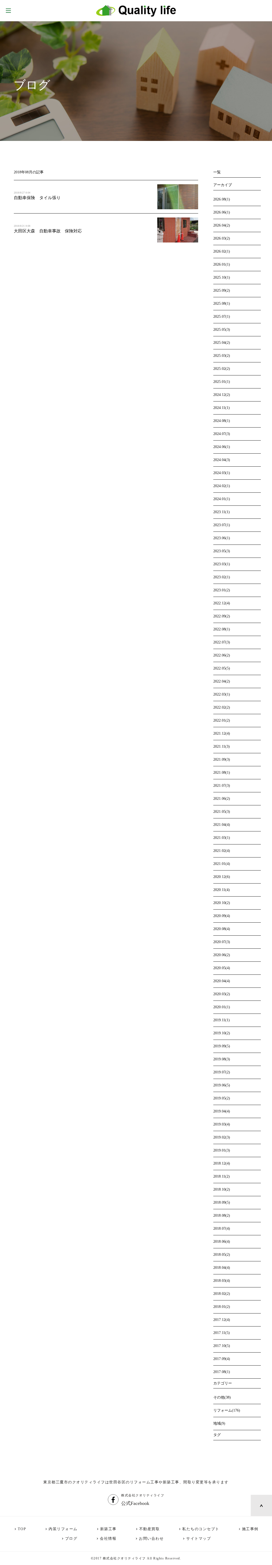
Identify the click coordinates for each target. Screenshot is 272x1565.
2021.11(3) (221, 746)
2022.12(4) (221, 603)
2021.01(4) (221, 864)
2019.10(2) (221, 1033)
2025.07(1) (221, 317)
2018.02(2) (221, 1294)
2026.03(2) (221, 238)
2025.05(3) (221, 330)
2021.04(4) (221, 825)
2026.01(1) (221, 264)
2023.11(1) (221, 512)
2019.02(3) (221, 1137)
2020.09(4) (221, 916)
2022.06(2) (221, 655)
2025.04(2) (221, 343)
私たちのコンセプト (200, 1529)
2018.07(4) (221, 1229)
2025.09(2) (221, 290)
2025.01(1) (221, 382)
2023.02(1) (221, 577)
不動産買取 (149, 1529)
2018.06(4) (221, 1242)
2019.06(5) (221, 1085)
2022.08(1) (221, 629)
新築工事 (108, 1529)
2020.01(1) (221, 1007)
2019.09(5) (221, 1046)
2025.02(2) (221, 369)
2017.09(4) (221, 1359)
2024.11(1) (221, 408)
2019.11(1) (221, 1020)
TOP (22, 1529)
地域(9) (219, 1423)
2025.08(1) (221, 304)
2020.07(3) (221, 942)
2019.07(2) (221, 1072)
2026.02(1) (221, 251)
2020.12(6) (221, 877)
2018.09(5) (221, 1202)
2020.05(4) (221, 968)
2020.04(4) (221, 981)
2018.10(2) (221, 1189)
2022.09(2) (221, 616)
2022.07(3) (221, 642)
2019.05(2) (221, 1098)
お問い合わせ (151, 1539)
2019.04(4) (221, 1111)
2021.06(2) (221, 799)
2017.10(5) (221, 1346)
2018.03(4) (221, 1281)
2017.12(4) (221, 1320)
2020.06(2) (221, 955)
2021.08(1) (221, 773)
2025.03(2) (221, 356)
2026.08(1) (221, 199)
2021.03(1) (221, 838)
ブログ (71, 1539)
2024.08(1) (221, 421)
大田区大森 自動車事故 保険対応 (48, 231)
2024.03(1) (221, 473)
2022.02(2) (221, 707)
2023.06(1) (221, 538)
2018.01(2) (221, 1307)
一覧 (217, 172)
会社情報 (108, 1539)
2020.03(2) (221, 994)
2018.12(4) (221, 1163)
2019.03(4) (221, 1124)
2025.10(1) (221, 277)
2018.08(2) (221, 1215)
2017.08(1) (221, 1372)
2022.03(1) (221, 694)
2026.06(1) (221, 212)
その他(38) (222, 1397)
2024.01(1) (221, 499)
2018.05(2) (221, 1255)
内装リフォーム (63, 1529)
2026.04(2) (221, 225)
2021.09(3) (221, 759)
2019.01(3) (221, 1150)
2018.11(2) (221, 1176)
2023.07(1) (221, 525)
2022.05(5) (221, 668)
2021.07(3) (221, 786)
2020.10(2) (221, 903)
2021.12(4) (221, 733)
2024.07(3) (221, 434)
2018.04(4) (221, 1268)
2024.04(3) (221, 460)
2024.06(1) (221, 447)
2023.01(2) (221, 590)
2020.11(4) (221, 890)
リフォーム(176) (226, 1410)
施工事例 (250, 1529)
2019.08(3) (221, 1059)
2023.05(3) (221, 551)
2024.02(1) (221, 486)
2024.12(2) (221, 395)
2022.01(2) (221, 720)
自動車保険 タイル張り (37, 197)
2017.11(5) (221, 1333)
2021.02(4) (221, 851)
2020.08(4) (221, 929)
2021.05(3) (221, 812)
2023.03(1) (221, 564)
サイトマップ (198, 1539)
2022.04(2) (221, 681)
